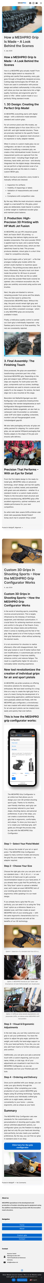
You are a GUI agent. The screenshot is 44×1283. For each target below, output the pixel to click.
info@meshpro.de (12, 1262)
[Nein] (41, 1278)
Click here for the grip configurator (22, 1146)
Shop (28, 518)
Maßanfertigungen (23, 398)
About (22, 1229)
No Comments (21, 1182)
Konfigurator (9, 401)
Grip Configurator (23, 1116)
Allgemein (18, 527)
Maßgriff (11, 527)
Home (22, 1225)
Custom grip (22, 1235)
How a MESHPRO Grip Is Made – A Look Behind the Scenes (21, 41)
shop (24, 1139)
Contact (22, 1239)
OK (14, 1280)
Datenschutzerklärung (25, 1280)
